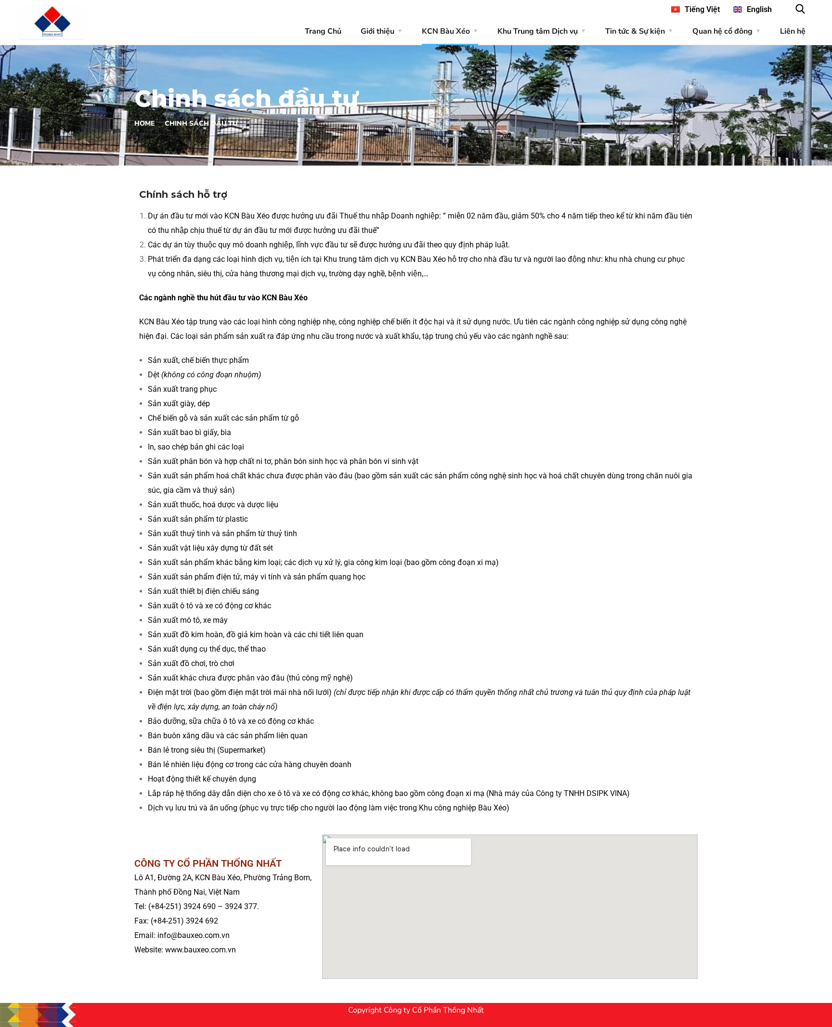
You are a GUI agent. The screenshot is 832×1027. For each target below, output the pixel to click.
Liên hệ (793, 31)
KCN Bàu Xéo (446, 31)
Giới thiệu (377, 31)
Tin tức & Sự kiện (635, 31)
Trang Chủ (323, 31)
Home (144, 123)
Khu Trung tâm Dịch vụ (537, 31)
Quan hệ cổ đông (722, 31)
